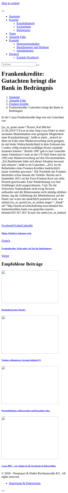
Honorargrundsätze (28, 43)
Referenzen (23, 30)
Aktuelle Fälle (17, 37)
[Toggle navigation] (3, 11)
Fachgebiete (24, 26)
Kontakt (14, 40)
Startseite (14, 16)
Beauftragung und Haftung (33, 47)
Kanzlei (13, 19)
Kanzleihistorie (26, 23)
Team (12, 33)
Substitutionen (25, 50)
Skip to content (10, 3)
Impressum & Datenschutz (25, 483)
